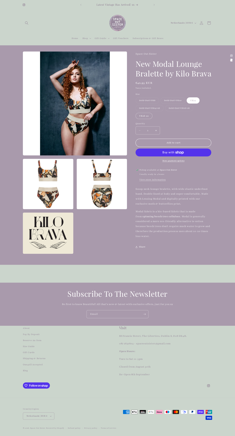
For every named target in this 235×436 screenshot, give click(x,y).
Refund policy (74, 428)
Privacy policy (91, 428)
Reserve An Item (32, 340)
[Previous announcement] (81, 5)
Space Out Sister (37, 428)
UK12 (193, 100)
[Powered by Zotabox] (231, 60)
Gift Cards (29, 352)
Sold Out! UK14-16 (151, 109)
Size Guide (29, 346)
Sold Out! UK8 (149, 101)
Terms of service (108, 428)
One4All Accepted (33, 364)
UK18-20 (144, 116)
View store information (152, 179)
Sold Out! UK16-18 (181, 109)
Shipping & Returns (34, 358)
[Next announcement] (154, 5)
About (26, 328)
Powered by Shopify (55, 428)
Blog (25, 370)
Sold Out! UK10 (174, 101)
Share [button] (142, 247)
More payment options (173, 160)
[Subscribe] (144, 314)
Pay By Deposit (31, 334)
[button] (26, 23)
